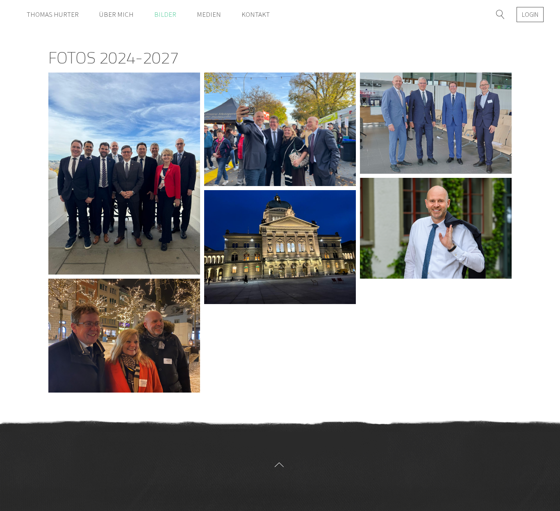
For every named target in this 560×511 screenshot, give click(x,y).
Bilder (165, 14)
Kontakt (255, 14)
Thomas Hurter (53, 14)
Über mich (116, 14)
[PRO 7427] (436, 228)
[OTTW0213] (280, 247)
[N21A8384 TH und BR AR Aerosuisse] (436, 123)
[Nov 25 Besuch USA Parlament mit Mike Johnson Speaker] (124, 174)
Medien (209, 14)
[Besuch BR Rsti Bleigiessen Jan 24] (124, 335)
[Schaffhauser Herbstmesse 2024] (280, 129)
